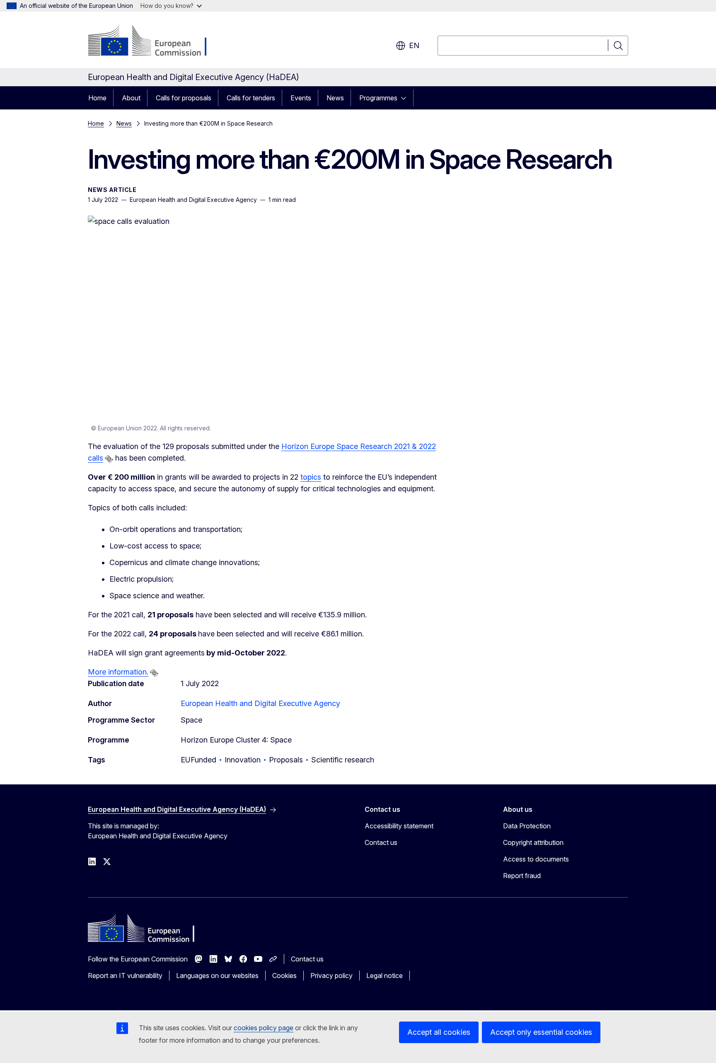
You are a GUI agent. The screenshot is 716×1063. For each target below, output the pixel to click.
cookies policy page (263, 1028)
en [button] (414, 45)
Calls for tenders (251, 98)
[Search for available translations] (109, 459)
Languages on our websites (217, 975)
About (131, 98)
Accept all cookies (438, 1032)
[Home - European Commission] (155, 41)
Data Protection (527, 826)
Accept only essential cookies (541, 1032)
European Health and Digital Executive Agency (260, 703)
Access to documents (536, 859)
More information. (118, 671)
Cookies (284, 975)
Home (97, 98)
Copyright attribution (533, 842)
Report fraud (522, 875)
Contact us (381, 842)
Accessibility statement (399, 826)
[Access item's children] (406, 97)
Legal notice (384, 975)
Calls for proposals (183, 98)
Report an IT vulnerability (125, 975)
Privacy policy (331, 975)
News (335, 98)
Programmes (378, 98)
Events (300, 98)
